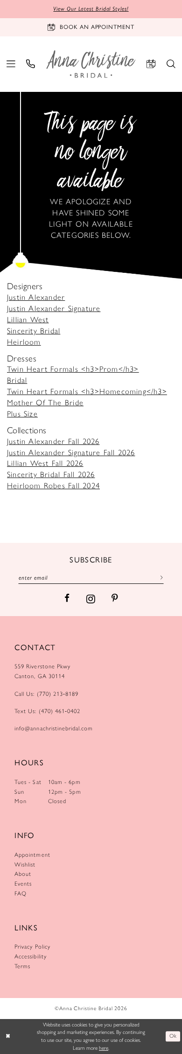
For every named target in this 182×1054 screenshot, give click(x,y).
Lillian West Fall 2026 (45, 463)
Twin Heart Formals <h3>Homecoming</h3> (87, 391)
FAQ (20, 893)
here (103, 1048)
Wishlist (24, 864)
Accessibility (30, 956)
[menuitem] (11, 64)
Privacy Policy (32, 946)
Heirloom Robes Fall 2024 (53, 485)
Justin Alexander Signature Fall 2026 (71, 452)
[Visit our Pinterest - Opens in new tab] (115, 598)
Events (23, 883)
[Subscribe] (159, 577)
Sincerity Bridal (33, 330)
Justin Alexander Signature (53, 308)
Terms (22, 966)
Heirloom (24, 342)
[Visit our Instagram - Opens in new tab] (90, 599)
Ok (172, 1036)
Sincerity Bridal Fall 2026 (51, 474)
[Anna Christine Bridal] (90, 63)
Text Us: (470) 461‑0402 (47, 710)
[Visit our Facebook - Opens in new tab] (67, 598)
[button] (11, 64)
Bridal (17, 380)
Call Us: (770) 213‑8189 (46, 693)
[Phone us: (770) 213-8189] (31, 64)
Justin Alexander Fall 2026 (53, 441)
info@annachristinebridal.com (53, 728)
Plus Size (22, 413)
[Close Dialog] (8, 1036)
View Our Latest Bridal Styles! (90, 8)
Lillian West (28, 319)
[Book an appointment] (151, 64)
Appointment (32, 854)
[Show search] (171, 64)
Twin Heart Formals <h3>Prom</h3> (73, 369)
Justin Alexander (36, 297)
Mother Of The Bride (45, 402)
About (22, 873)
